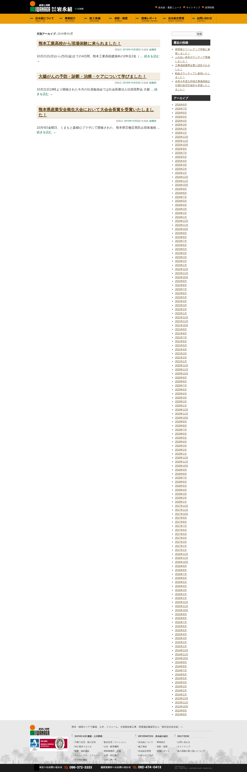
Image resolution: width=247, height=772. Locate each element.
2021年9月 (181, 329)
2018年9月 (181, 469)
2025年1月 (181, 172)
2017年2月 (181, 546)
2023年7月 (181, 241)
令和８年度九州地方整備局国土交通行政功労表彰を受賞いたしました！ (192, 85)
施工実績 (142, 746)
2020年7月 (181, 385)
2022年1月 (181, 313)
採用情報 (209, 7)
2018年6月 (181, 481)
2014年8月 (181, 666)
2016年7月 (181, 574)
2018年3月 (181, 493)
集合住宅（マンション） (115, 742)
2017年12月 (181, 505)
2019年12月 (181, 409)
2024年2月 (181, 213)
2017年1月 (181, 550)
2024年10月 (181, 184)
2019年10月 (181, 417)
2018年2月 (181, 497)
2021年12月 (181, 317)
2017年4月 (181, 537)
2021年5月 (181, 345)
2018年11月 (181, 461)
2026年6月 (181, 112)
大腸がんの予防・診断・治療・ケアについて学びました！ (92, 76)
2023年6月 (181, 245)
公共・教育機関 (111, 746)
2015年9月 (181, 614)
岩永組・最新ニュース (169, 7)
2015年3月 (181, 638)
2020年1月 (181, 405)
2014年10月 (181, 658)
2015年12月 (181, 602)
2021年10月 (181, 325)
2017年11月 (181, 509)
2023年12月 (181, 221)
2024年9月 (181, 189)
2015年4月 (181, 634)
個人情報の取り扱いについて (191, 751)
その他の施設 (80, 759)
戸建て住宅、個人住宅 (85, 742)
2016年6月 (181, 578)
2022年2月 (181, 309)
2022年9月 (181, 281)
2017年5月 (181, 534)
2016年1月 (181, 598)
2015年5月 (181, 630)
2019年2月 (181, 449)
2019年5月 (181, 437)
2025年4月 (181, 161)
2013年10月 (181, 706)
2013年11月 (181, 702)
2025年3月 (181, 164)
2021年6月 (181, 341)
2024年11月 (181, 181)
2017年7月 (181, 526)
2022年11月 (181, 273)
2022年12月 (181, 269)
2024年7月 (181, 197)
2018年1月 (181, 501)
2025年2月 (181, 168)
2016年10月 (181, 562)
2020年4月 (181, 393)
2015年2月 (181, 642)
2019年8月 (181, 425)
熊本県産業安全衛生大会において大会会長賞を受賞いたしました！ (96, 111)
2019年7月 (181, 429)
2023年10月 (181, 229)
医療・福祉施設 (81, 751)
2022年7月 (181, 289)
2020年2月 (181, 401)
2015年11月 (181, 606)
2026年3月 (181, 124)
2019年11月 (181, 413)
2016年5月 (181, 582)
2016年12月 (181, 554)
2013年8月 (181, 714)
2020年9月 (181, 377)
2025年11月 (181, 140)
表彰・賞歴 (162, 746)
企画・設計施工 (111, 755)
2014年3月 (181, 686)
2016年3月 (181, 590)
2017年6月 (181, 530)
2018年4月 (181, 489)
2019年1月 (181, 453)
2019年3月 (181, 445)
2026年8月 (181, 104)
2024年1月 (181, 217)
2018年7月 (181, 477)
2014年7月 (181, 670)
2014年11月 (181, 654)
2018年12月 (181, 457)
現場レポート (163, 751)
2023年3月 (181, 257)
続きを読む (46, 132)
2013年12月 (181, 698)
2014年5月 (181, 678)
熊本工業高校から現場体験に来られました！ (80, 43)
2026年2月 (181, 128)
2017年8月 (181, 521)
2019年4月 (181, 441)
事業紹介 (161, 742)
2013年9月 (181, 710)
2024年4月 (181, 205)
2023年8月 (181, 237)
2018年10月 (181, 465)
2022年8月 (181, 285)
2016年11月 (181, 558)
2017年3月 (181, 542)
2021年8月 (181, 333)
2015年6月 (181, 626)
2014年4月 (181, 682)
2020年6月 (181, 389)
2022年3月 (181, 305)
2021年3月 (181, 353)
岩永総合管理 (144, 751)
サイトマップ (193, 7)
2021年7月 (181, 337)
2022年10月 (181, 277)
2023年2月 (181, 261)
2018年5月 (181, 485)
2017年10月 (181, 514)
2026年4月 (181, 120)
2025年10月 (181, 144)
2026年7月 (181, 108)
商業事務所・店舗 (112, 751)
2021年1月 (181, 361)
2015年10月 (181, 610)
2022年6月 (181, 293)
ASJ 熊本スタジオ (83, 746)
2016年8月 (181, 570)
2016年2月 (181, 594)
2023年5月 (181, 249)
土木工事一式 (110, 759)
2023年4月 (181, 253)
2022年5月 (181, 297)
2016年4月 (181, 586)
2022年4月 (181, 301)
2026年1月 (181, 132)
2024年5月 (181, 200)
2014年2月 (181, 690)
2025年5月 (181, 156)
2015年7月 (181, 622)
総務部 (152, 49)
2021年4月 (181, 349)
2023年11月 (181, 225)
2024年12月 (181, 177)
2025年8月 (181, 148)
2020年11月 (181, 369)
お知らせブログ (145, 755)
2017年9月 (181, 517)
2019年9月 (181, 421)
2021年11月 (181, 321)
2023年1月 (181, 265)
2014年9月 (181, 662)
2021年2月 (181, 357)
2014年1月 (181, 694)
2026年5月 (181, 116)
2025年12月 (181, 136)
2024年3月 (181, 209)
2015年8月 (181, 618)
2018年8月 (181, 473)
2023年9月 (181, 233)
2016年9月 (181, 566)
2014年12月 (181, 650)
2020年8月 (181, 381)
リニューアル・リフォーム (87, 755)
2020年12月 (181, 365)
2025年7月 (181, 152)
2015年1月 (181, 646)
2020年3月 (181, 397)
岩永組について (145, 742)
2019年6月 (181, 433)
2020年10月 (181, 373)
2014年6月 (181, 674)
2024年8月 (181, 193)
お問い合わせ (183, 742)
